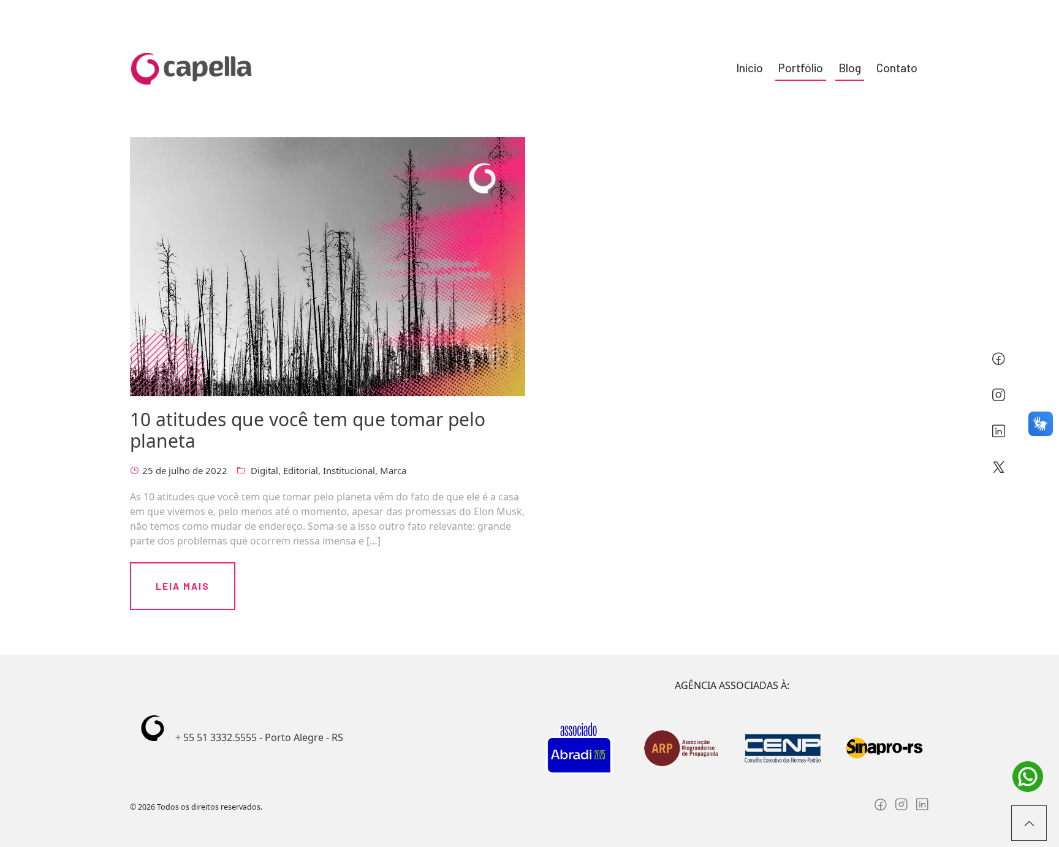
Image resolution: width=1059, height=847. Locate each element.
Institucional (349, 470)
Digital (264, 470)
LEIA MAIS (183, 586)
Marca (393, 470)
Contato (896, 68)
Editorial (300, 470)
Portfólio (800, 68)
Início (749, 68)
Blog (849, 68)
